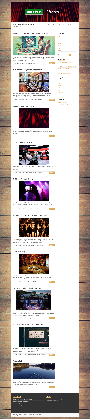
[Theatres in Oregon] (34, 254)
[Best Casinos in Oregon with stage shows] (34, 72)
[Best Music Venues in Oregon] (34, 181)
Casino (30, 63)
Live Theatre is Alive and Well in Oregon (27, 288)
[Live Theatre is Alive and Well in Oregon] (33, 291)
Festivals (31, 387)
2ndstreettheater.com (23, 24)
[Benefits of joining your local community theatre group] (34, 218)
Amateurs (33, 136)
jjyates (16, 99)
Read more (52, 63)
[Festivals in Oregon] (34, 363)
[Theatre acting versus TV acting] (34, 145)
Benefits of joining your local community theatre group (32, 215)
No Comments (37, 63)
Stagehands (31, 354)
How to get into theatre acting (23, 106)
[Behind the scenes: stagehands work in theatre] (34, 327)
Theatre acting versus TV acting (24, 142)
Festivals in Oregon (72, 24)
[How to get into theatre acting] (34, 109)
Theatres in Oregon (47, 24)
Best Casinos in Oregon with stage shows (27, 70)
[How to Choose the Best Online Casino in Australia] (34, 36)
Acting (29, 136)
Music (28, 208)
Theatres (37, 136)
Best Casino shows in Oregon (60, 24)
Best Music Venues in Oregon (23, 179)
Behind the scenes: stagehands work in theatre (29, 325)
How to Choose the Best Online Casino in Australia (30, 33)
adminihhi (17, 63)
